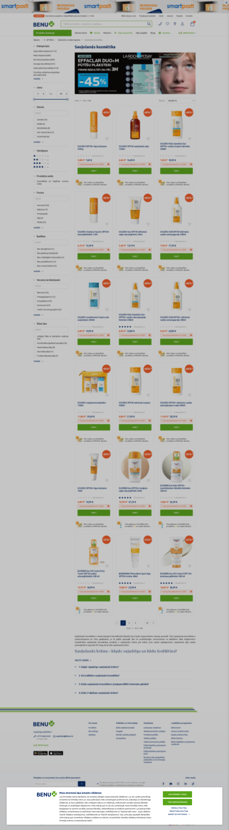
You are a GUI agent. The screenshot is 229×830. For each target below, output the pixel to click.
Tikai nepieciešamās (177, 802)
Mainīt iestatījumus (177, 814)
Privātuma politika (179, 811)
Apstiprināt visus (177, 794)
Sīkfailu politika (179, 808)
